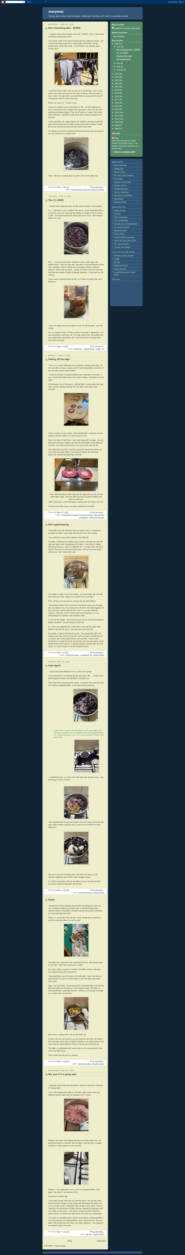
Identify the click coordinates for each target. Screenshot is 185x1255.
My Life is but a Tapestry (124, 175)
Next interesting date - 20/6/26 (64, 28)
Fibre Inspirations (121, 217)
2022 (117, 83)
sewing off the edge (96, 518)
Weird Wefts (119, 199)
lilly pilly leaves (98, 1064)
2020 (117, 90)
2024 (117, 77)
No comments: (98, 187)
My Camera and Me (121, 227)
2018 (117, 96)
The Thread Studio (121, 244)
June (119, 47)
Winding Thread (120, 202)
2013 (117, 112)
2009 (117, 125)
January (120, 70)
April (119, 67)
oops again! (54, 665)
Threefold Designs (121, 189)
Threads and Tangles (122, 247)
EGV (97, 365)
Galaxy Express (120, 269)
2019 (117, 93)
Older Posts (101, 1241)
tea (103, 349)
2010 (117, 122)
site (75, 542)
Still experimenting (58, 524)
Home (69, 1241)
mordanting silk (86, 655)
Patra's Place (119, 234)
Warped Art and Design (123, 195)
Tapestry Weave (120, 185)
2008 (117, 129)
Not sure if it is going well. (62, 1074)
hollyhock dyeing (85, 893)
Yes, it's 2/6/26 (56, 200)
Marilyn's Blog (119, 172)
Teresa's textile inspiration (124, 237)
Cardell (116, 259)
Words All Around (120, 265)
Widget (122, 36)
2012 (117, 116)
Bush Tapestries (120, 165)
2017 (117, 100)
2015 (117, 106)
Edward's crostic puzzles (124, 255)
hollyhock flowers (72, 655)
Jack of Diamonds (121, 220)
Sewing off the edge (59, 359)
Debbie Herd (119, 169)
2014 (117, 109)
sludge (98, 349)
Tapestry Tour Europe (122, 182)
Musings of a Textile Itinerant (125, 224)
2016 (117, 103)
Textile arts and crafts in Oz (125, 240)
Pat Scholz (118, 179)
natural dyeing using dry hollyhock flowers (87, 190)
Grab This (116, 36)
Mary (117, 138)
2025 (117, 74)
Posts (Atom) (60, 1246)
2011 (117, 119)
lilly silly (89, 1234)
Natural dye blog (120, 230)
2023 (117, 80)
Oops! (51, 899)
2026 (117, 44)
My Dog (117, 262)
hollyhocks (78, 349)
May (119, 63)
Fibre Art (117, 214)
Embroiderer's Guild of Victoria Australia (77, 515)
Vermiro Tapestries (121, 192)
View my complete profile (124, 152)
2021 (117, 87)
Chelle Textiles (120, 210)
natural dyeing (88, 349)
